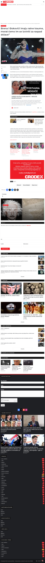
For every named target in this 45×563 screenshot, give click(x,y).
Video (2, 460)
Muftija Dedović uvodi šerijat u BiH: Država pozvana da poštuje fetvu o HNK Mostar (17, 333)
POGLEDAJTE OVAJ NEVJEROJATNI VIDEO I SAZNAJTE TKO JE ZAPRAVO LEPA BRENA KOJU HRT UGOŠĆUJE (26, 151)
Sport (2, 492)
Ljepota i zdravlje (4, 465)
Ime (1, 239)
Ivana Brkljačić (27, 185)
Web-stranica (25, 243)
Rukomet (3, 503)
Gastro (2, 469)
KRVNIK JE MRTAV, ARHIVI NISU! (10, 295)
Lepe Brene (34, 112)
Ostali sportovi (4, 501)
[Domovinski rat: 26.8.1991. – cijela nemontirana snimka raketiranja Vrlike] (33, 308)
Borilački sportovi (4, 498)
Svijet (2, 478)
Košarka (2, 499)
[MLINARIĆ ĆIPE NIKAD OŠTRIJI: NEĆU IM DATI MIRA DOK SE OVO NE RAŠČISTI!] (33, 421)
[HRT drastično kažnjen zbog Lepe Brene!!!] (38, 146)
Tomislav (4, 194)
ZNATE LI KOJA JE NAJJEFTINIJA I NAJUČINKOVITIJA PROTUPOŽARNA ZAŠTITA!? (17, 338)
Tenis (2, 496)
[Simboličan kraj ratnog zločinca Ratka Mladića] (11, 308)
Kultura (2, 487)
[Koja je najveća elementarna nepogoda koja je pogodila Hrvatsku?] (41, 263)
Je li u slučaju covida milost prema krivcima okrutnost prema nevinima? (11, 429)
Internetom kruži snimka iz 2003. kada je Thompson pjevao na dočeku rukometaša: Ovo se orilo (28, 368)
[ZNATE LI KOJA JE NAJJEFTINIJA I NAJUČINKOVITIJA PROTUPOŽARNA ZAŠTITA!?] (41, 340)
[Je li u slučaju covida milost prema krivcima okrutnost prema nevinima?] (11, 421)
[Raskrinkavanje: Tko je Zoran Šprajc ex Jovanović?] (41, 267)
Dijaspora (3, 482)
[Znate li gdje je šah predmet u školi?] (41, 345)
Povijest (2, 489)
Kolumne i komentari (5, 471)
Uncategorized (4, 485)
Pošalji (3, 405)
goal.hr (15, 181)
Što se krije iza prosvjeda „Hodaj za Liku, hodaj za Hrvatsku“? (17, 4)
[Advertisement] (22, 14)
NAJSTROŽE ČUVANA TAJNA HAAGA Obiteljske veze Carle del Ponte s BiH (16, 368)
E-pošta (2, 243)
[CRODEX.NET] (8, 2)
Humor (2, 467)
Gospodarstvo (3, 483)
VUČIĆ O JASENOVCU (21, 119)
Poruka (2, 389)
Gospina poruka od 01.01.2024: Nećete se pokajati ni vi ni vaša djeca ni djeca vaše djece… (19, 256)
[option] (22, 209)
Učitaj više (22, 276)
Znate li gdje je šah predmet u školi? (8, 343)
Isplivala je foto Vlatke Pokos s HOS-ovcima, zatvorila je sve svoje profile (14, 210)
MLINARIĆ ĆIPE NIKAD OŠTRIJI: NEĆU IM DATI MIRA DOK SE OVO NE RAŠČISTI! (33, 429)
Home (2, 23)
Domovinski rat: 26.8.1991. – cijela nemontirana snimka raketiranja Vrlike (32, 316)
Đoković (19, 185)
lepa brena (35, 185)
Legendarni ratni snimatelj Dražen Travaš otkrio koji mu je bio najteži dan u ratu (33, 297)
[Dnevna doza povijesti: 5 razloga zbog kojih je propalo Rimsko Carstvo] (5, 362)
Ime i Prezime (4, 380)
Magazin (5, 23)
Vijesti (2, 474)
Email (2, 385)
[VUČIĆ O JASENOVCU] (13, 121)
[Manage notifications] (42, 560)
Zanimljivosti (10, 23)
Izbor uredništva (4, 458)
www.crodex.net (13, 139)
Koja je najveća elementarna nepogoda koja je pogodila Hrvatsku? (14, 261)
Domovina (3, 476)
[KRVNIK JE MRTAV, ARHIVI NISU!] (11, 288)
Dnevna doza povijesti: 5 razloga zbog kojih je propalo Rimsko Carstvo (5, 368)
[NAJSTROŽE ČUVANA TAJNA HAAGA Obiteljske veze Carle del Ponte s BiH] (17, 362)
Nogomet (3, 494)
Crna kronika (3, 480)
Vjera (2, 490)
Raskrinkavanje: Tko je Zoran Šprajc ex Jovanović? (11, 265)
